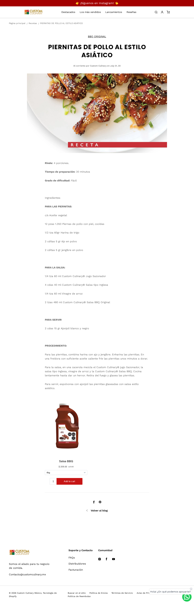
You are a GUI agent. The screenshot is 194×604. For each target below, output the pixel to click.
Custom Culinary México (29, 593)
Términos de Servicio (122, 593)
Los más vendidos (90, 12)
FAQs (72, 557)
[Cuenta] (162, 12)
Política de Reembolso (79, 596)
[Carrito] (168, 12)
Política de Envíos (98, 593)
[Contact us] (187, 597)
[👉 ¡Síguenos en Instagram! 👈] (97, 3)
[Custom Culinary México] (30, 552)
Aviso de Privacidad (147, 593)
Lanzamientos (113, 12)
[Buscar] (156, 12)
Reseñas (131, 12)
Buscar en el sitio (77, 593)
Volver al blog (99, 510)
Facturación (76, 569)
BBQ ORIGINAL (97, 36)
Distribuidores (77, 563)
